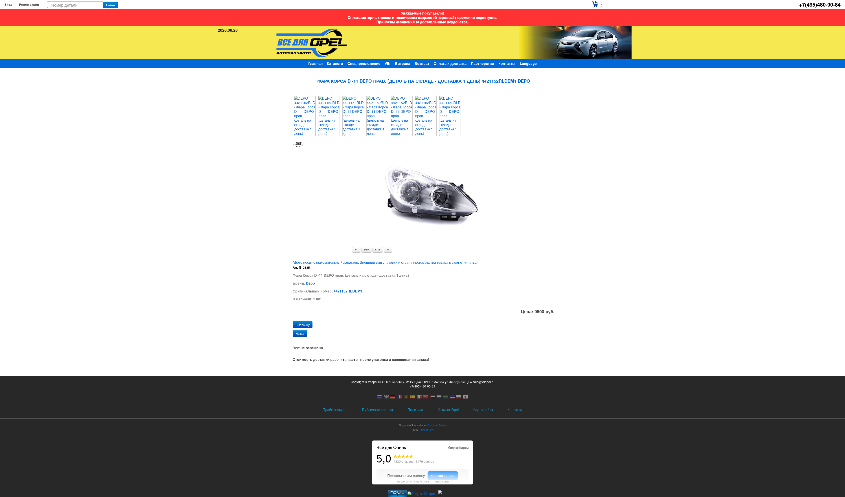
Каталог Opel (448, 409)
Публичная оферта (377, 409)
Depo (310, 283)
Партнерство (482, 63)
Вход (8, 4)
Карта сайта (483, 409)
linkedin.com (427, 429)
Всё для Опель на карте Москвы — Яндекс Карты (423, 482)
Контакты (506, 63)
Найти (110, 5)
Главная (315, 63)
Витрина (402, 63)
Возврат (422, 63)
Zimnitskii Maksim (437, 425)
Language (528, 63)
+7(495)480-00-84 (820, 4)
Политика (415, 409)
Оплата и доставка (450, 63)
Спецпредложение (363, 63)
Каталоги (335, 63)
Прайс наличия (335, 409)
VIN (388, 63)
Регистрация (29, 4)
